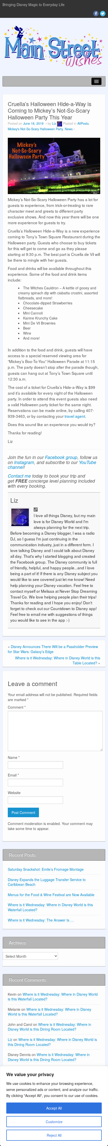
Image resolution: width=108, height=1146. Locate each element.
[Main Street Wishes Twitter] (102, 13)
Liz (54, 123)
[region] (54, 1106)
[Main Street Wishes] (54, 45)
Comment (17, 707)
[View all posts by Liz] (59, 123)
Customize (54, 1121)
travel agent (75, 416)
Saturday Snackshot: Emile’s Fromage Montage (46, 869)
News (69, 129)
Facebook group (61, 457)
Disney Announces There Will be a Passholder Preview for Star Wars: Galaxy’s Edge (53, 649)
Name (14, 757)
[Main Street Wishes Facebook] (96, 13)
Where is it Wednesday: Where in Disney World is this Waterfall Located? (50, 907)
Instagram (24, 462)
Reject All (54, 1135)
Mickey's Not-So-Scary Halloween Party (35, 129)
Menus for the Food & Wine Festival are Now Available (51, 894)
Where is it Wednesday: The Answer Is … (41, 920)
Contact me (19, 476)
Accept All (54, 1108)
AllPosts (83, 123)
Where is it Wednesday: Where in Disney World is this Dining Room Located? (49, 1027)
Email (13, 774)
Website (14, 792)
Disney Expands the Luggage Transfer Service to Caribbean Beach (47, 882)
